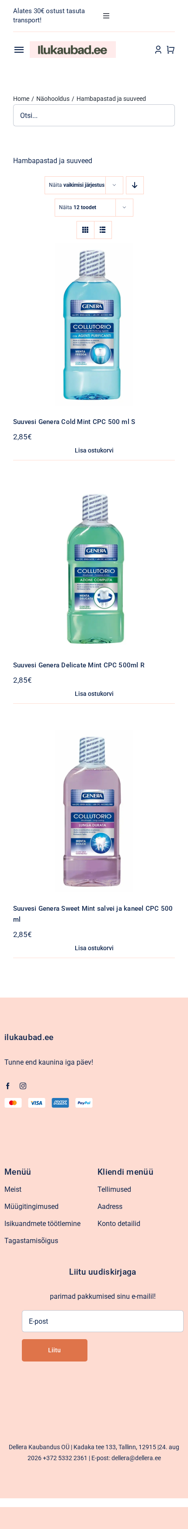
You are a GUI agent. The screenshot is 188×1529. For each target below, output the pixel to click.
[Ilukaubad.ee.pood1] (73, 44)
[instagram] (23, 1086)
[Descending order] (134, 185)
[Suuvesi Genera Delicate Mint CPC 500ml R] (94, 492)
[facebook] (7, 1086)
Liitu (54, 1350)
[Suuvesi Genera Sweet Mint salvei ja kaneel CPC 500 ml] (94, 736)
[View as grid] (85, 230)
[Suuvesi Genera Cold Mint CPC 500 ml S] (94, 249)
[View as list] (102, 230)
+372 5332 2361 (65, 1457)
